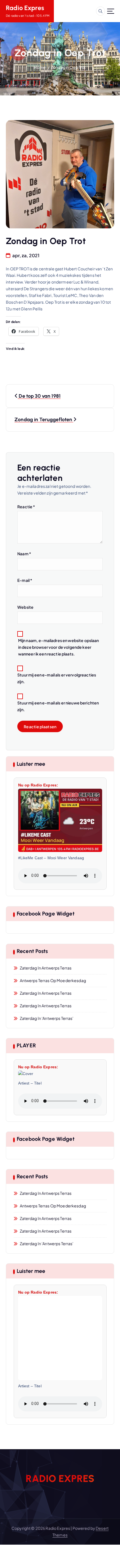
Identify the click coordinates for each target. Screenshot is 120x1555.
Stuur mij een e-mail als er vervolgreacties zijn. (56, 678)
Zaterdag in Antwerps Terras (46, 967)
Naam (24, 553)
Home (39, 67)
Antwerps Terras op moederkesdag (53, 980)
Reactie (26, 506)
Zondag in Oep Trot (68, 67)
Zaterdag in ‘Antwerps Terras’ (47, 1018)
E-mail (24, 580)
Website (25, 607)
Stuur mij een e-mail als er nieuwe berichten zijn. (58, 706)
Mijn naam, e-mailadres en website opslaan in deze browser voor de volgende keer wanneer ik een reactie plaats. (58, 647)
